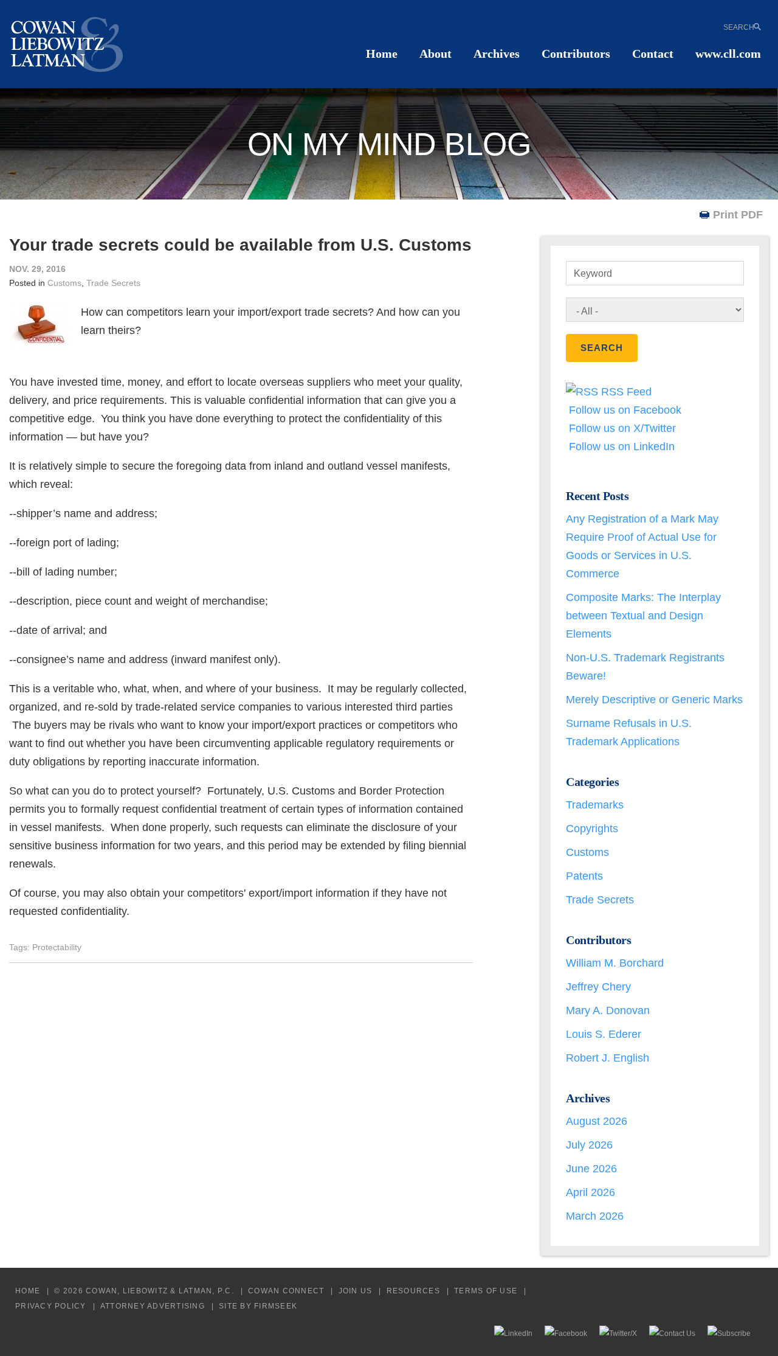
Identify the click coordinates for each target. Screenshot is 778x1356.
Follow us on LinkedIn (620, 446)
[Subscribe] (729, 1333)
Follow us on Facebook (623, 410)
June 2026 (591, 1169)
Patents (584, 876)
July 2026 (589, 1145)
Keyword (593, 273)
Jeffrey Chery (598, 987)
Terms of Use (485, 1291)
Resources (413, 1291)
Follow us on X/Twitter (621, 428)
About (435, 53)
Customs (64, 283)
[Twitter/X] (618, 1333)
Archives (496, 53)
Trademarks (595, 805)
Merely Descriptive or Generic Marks (654, 700)
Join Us (356, 1291)
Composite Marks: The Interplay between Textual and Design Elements (643, 615)
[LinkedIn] (513, 1333)
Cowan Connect (286, 1291)
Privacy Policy (50, 1306)
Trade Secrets (113, 283)
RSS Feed (625, 392)
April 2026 (590, 1192)
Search (738, 26)
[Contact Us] (672, 1333)
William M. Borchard (615, 963)
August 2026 (596, 1121)
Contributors (576, 53)
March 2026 (595, 1216)
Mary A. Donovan (608, 1010)
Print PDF (738, 215)
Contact (652, 53)
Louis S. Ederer (603, 1034)
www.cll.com (728, 53)
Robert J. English (607, 1058)
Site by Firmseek (258, 1306)
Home (382, 53)
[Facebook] (566, 1333)
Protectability (56, 947)
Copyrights (592, 828)
